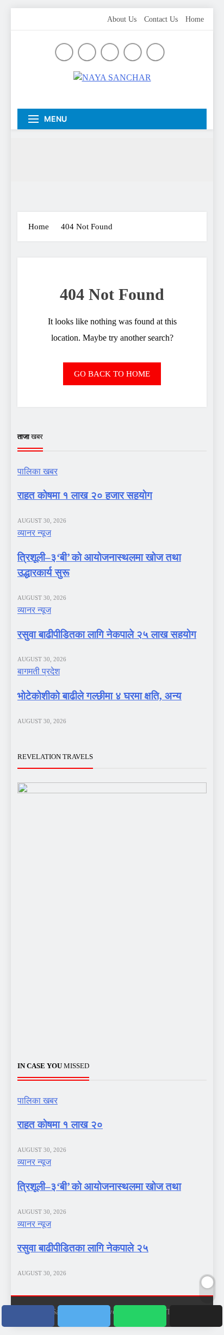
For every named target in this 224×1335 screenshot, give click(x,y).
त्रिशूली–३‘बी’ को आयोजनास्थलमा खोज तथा (99, 1186)
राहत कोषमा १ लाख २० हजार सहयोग (84, 495)
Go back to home (112, 373)
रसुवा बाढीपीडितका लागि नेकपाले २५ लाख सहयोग (106, 634)
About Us (121, 19)
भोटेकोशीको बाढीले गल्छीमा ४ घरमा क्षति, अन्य (99, 695)
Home (194, 19)
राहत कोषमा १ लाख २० (60, 1124)
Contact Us (161, 19)
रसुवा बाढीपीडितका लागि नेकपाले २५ (82, 1247)
